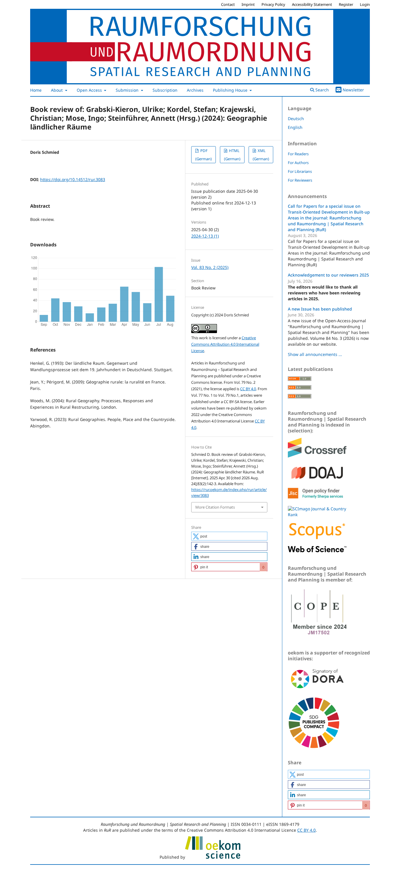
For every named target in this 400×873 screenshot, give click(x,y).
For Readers (298, 153)
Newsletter (353, 90)
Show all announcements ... (315, 354)
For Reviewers (300, 180)
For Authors (298, 162)
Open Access (90, 90)
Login (365, 4)
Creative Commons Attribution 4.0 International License (225, 344)
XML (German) (261, 154)
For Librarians (300, 171)
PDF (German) (203, 154)
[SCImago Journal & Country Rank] (317, 514)
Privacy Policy (273, 4)
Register (346, 4)
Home (36, 90)
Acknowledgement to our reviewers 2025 (328, 275)
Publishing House (231, 90)
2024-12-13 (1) (205, 236)
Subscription (165, 90)
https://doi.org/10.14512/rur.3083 (72, 179)
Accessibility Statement (312, 4)
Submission (128, 90)
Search (321, 90)
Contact (228, 4)
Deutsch (296, 118)
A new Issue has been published (320, 309)
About (57, 90)
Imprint (248, 4)
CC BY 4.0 (248, 388)
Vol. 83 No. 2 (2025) (209, 267)
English (295, 127)
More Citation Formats (215, 507)
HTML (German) (232, 154)
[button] (229, 536)
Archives (195, 90)
